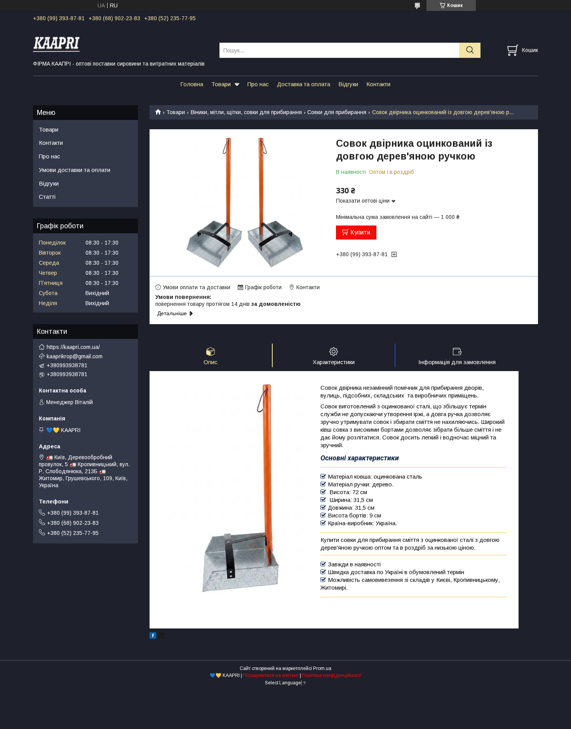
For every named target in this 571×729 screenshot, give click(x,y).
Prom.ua (322, 668)
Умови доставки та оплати (74, 170)
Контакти (378, 84)
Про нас (258, 84)
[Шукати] (469, 50)
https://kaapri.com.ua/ (73, 347)
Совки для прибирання (336, 112)
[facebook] (153, 637)
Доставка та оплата (303, 84)
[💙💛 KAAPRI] (121, 43)
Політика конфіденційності (331, 675)
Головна (191, 84)
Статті (47, 196)
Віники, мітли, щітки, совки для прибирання (246, 112)
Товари (221, 84)
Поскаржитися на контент (271, 675)
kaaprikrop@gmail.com (75, 356)
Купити (360, 232)
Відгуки (348, 84)
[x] (161, 637)
